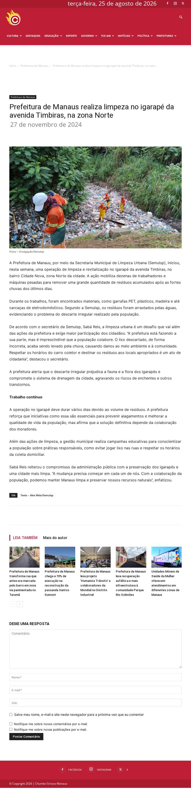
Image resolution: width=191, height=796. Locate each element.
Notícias (124, 35)
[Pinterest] (72, 133)
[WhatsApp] (83, 133)
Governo (87, 35)
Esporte (71, 35)
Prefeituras (165, 35)
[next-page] (20, 604)
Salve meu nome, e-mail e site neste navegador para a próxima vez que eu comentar (79, 714)
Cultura (12, 35)
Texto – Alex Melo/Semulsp (36, 495)
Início (12, 66)
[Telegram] (104, 133)
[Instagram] (175, 3)
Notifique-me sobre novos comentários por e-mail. (51, 724)
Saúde (25, 54)
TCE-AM (106, 35)
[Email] (94, 133)
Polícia (12, 54)
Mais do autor (55, 538)
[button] (180, 17)
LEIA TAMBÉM (25, 538)
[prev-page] (12, 604)
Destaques (33, 35)
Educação (51, 35)
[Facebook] (167, 3)
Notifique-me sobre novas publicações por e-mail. (50, 729)
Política (143, 35)
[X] (182, 3)
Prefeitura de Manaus (34, 66)
